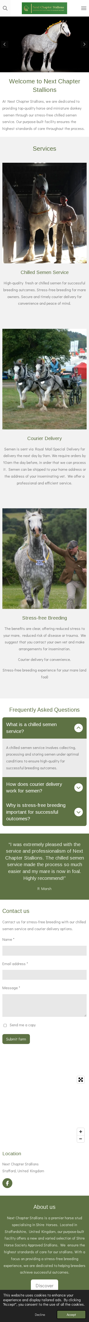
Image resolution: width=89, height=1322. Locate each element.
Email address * (15, 963)
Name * (8, 939)
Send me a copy (23, 1024)
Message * (11, 987)
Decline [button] (40, 1314)
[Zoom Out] (80, 1138)
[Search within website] (5, 8)
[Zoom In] (80, 1131)
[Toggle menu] (84, 8)
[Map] (44, 1109)
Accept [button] (71, 1314)
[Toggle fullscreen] (80, 1079)
